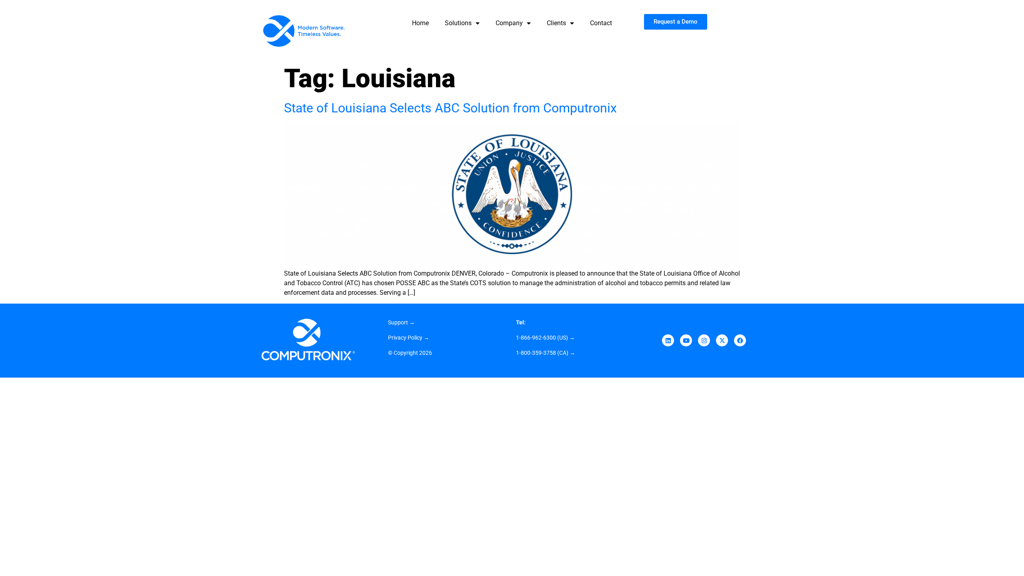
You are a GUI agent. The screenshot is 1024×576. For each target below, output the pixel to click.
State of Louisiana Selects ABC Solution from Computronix (450, 108)
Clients (556, 23)
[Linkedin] (668, 340)
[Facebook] (740, 340)
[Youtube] (686, 340)
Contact (601, 23)
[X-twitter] (722, 340)
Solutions (458, 23)
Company (509, 23)
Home (420, 23)
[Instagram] (704, 340)
